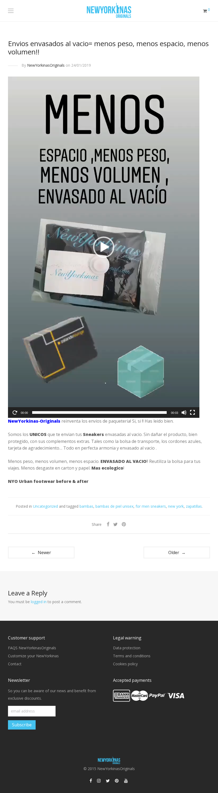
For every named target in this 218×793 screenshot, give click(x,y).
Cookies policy (125, 663)
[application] (103, 247)
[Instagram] (99, 780)
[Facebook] (91, 780)
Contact (15, 663)
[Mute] (184, 412)
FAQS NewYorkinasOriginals (32, 647)
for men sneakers (151, 506)
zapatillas (194, 506)
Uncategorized (45, 506)
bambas (86, 506)
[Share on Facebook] (108, 524)
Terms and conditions (131, 655)
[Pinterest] (117, 780)
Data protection (126, 647)
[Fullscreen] (192, 412)
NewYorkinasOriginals (46, 65)
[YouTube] (126, 780)
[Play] (15, 412)
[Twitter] (108, 780)
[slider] (99, 412)
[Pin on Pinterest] (124, 524)
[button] (103, 247)
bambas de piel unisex (114, 506)
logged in (39, 601)
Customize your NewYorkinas (33, 655)
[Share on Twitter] (115, 524)
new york (176, 506)
